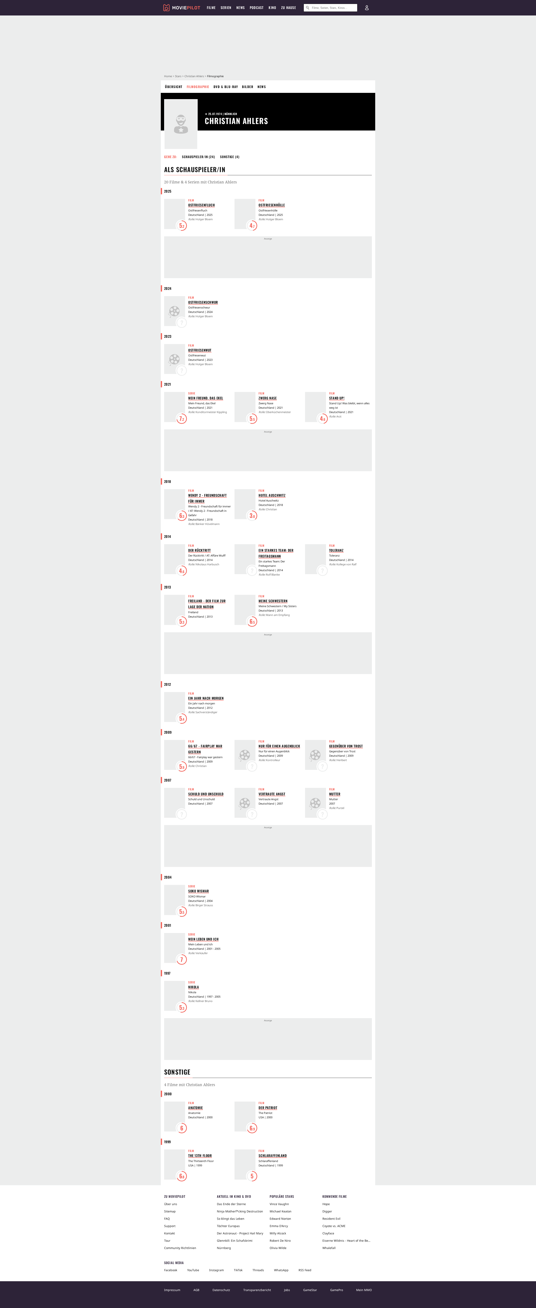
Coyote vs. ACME (333, 1226)
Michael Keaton (280, 1211)
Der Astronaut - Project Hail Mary (240, 1233)
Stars (178, 76)
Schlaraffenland (273, 1155)
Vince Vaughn (279, 1204)
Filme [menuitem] (211, 7)
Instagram (216, 1270)
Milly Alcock (278, 1233)
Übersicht (174, 86)
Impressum (172, 1290)
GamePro (336, 1290)
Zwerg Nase (268, 398)
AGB (196, 1290)
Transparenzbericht (257, 1290)
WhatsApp (281, 1270)
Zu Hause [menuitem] (288, 7)
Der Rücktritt (199, 550)
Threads (258, 1270)
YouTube (193, 1270)
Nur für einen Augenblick (279, 746)
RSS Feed (305, 1270)
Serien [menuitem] (226, 7)
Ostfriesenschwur (203, 302)
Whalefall (329, 1248)
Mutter (334, 793)
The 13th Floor (200, 1155)
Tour (167, 1241)
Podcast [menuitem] (257, 7)
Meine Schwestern (273, 600)
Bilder (247, 86)
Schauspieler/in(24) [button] (198, 156)
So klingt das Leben (230, 1219)
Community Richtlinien (180, 1248)
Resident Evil (331, 1219)
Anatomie (195, 1107)
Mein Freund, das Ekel (205, 398)
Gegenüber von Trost (346, 746)
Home (168, 76)
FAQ (167, 1219)
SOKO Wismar (198, 890)
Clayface (328, 1233)
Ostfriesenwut (199, 350)
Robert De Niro (280, 1241)
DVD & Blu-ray (226, 86)
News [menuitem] (240, 7)
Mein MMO (364, 1290)
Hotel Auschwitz (272, 495)
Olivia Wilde (278, 1248)
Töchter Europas (228, 1226)
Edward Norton (280, 1219)
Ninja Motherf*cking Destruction (240, 1211)
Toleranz (336, 550)
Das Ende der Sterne (231, 1204)
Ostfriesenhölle (272, 204)
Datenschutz (221, 1290)
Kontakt (169, 1233)
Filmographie (198, 86)
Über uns (170, 1204)
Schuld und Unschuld (206, 793)
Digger (327, 1211)
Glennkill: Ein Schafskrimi (235, 1241)
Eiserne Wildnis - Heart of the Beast (347, 1241)
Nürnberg (224, 1248)
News (262, 86)
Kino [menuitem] (272, 7)
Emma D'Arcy (279, 1226)
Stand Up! (337, 398)
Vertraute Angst (272, 793)
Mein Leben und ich (203, 939)
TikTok (238, 1270)
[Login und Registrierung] (367, 8)
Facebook (170, 1270)
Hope (326, 1204)
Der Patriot (268, 1107)
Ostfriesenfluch (201, 204)
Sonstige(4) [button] (230, 156)
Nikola (193, 986)
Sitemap (170, 1211)
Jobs (287, 1290)
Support (169, 1226)
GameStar (310, 1290)
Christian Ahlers (194, 76)
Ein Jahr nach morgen (206, 698)
